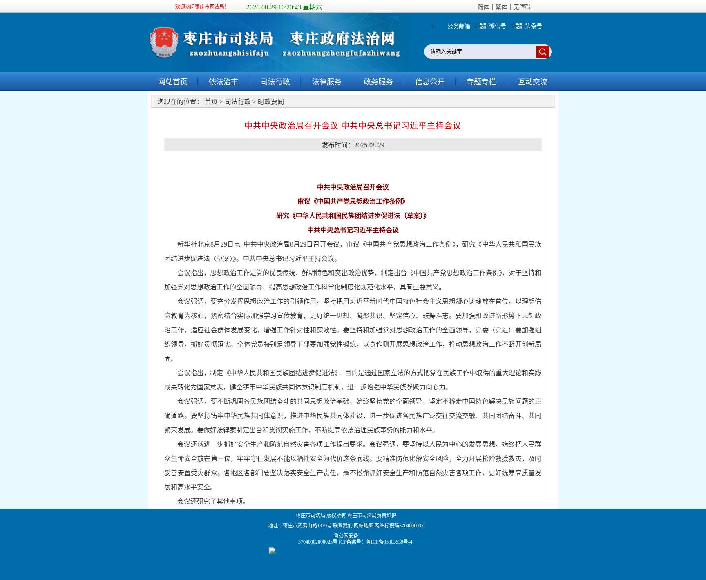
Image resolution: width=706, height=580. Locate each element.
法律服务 (327, 82)
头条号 (533, 26)
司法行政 (275, 82)
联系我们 (343, 526)
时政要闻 (271, 101)
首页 (211, 101)
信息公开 (430, 82)
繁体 (501, 7)
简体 (483, 7)
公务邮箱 (458, 26)
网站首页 (173, 82)
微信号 (497, 26)
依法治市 (223, 82)
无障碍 (522, 7)
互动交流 (532, 82)
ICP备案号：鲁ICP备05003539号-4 (375, 542)
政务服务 (378, 82)
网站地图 (363, 526)
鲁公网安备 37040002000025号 (318, 539)
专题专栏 (481, 82)
